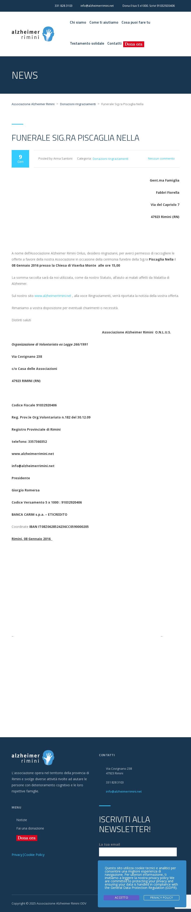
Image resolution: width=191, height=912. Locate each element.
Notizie (21, 820)
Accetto (121, 898)
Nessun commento (161, 158)
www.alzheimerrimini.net (52, 295)
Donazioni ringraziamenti (110, 159)
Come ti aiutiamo (103, 22)
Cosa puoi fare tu (136, 22)
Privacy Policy (161, 898)
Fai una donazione (30, 828)
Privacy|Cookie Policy (28, 854)
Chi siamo (78, 22)
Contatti (114, 43)
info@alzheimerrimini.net (124, 791)
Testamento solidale (87, 43)
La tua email (109, 844)
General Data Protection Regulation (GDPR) (144, 887)
